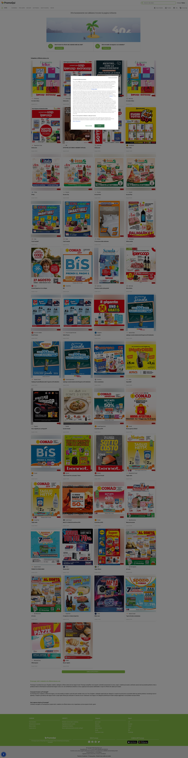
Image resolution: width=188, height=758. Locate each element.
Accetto (99, 125)
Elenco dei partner (76, 121)
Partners (111, 96)
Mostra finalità (88, 125)
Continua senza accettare (112, 77)
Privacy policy (94, 89)
